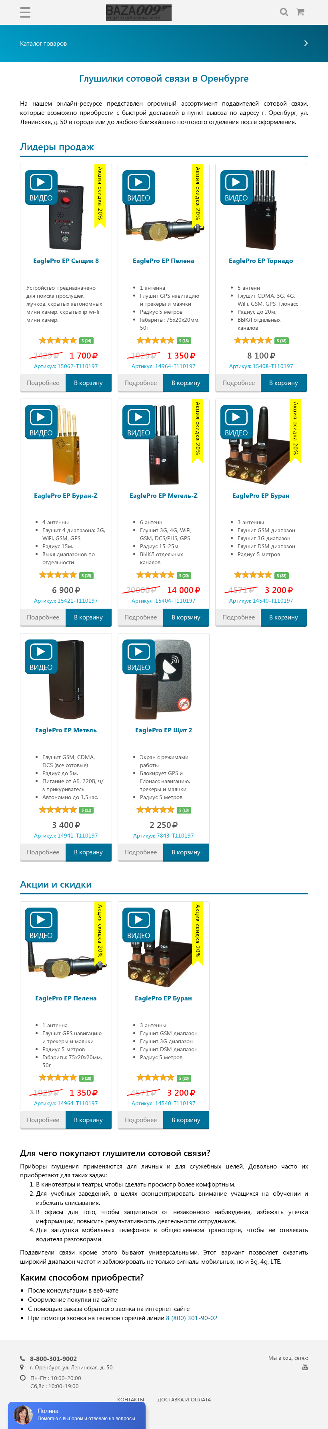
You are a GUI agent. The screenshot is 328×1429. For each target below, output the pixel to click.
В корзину (88, 382)
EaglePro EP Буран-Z (66, 495)
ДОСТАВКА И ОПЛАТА (184, 1399)
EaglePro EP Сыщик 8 (66, 260)
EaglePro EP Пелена (163, 260)
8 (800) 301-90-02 (192, 1317)
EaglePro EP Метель (66, 730)
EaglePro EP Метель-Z (164, 495)
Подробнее (43, 382)
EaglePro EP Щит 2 (163, 730)
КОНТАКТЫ (130, 1399)
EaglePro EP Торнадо (261, 260)
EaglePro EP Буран (261, 495)
